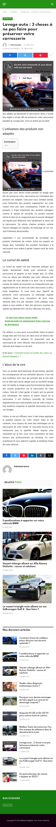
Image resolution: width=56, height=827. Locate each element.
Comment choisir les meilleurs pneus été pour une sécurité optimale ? (33, 640)
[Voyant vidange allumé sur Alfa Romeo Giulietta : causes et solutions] (28, 546)
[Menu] (4, 4)
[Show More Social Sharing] (50, 55)
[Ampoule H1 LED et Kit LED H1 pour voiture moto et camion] (10, 716)
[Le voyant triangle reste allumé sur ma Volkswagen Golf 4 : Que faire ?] (28, 589)
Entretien (8, 19)
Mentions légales (26, 820)
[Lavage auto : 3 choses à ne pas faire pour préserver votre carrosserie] (28, 77)
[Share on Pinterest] (40, 55)
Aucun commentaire (12, 48)
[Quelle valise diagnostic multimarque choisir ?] (10, 687)
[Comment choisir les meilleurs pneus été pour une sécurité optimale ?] (10, 641)
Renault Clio (7, 805)
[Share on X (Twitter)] (25, 55)
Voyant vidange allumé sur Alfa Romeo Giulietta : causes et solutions (34, 670)
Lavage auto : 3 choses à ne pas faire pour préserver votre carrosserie (34, 745)
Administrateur (15, 45)
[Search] (52, 4)
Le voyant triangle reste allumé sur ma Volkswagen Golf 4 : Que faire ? (36, 761)
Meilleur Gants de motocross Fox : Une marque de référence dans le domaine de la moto (35, 729)
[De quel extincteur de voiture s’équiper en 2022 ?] (10, 777)
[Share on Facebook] (10, 55)
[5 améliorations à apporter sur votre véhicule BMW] (28, 503)
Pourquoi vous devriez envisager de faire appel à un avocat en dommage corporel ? (35, 700)
